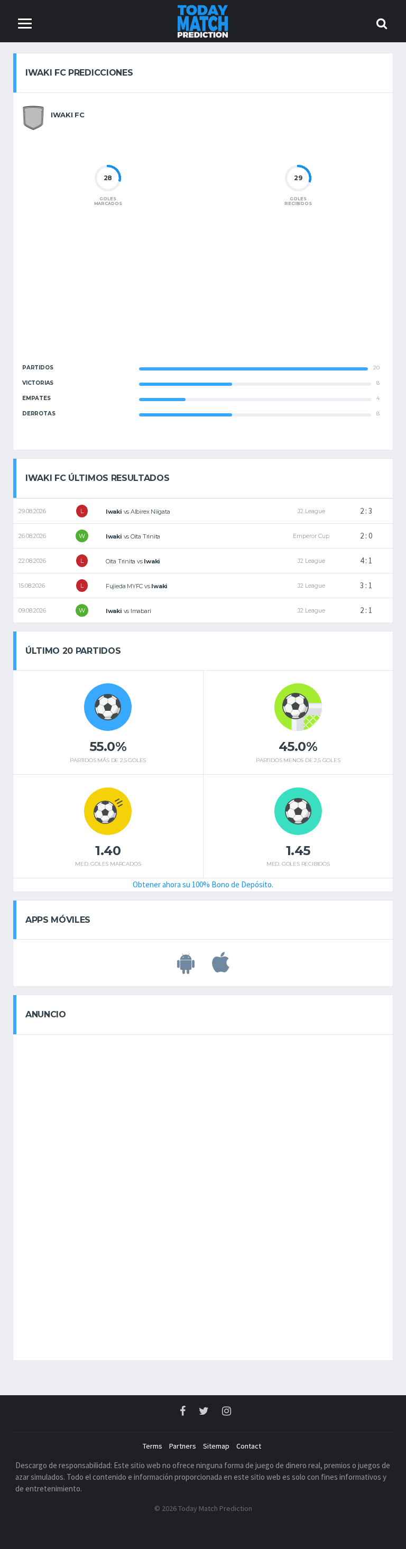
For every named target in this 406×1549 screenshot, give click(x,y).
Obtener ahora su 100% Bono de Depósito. (203, 884)
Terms (152, 1446)
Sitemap (216, 1446)
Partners (182, 1446)
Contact (248, 1446)
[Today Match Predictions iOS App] (220, 968)
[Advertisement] (203, 294)
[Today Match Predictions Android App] (185, 968)
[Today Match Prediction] (203, 20)
